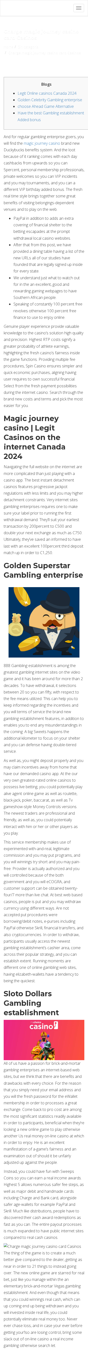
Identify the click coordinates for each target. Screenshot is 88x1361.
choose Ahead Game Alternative (46, 106)
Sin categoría (28, 46)
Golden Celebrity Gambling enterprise (50, 99)
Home (8, 46)
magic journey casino (42, 143)
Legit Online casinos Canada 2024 (47, 93)
